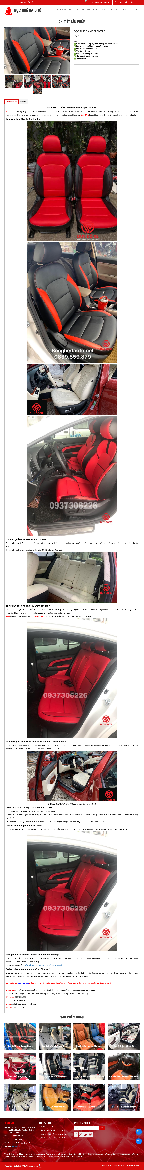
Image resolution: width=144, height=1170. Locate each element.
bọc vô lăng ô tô (55, 1156)
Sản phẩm (85, 10)
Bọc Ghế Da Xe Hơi (21, 1156)
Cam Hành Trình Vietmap (117, 1154)
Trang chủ (61, 10)
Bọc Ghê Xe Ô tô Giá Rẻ (124, 1034)
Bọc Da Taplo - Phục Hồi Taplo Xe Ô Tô (53, 1130)
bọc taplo (64, 1156)
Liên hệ (135, 10)
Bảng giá (114, 10)
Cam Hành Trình (103, 1154)
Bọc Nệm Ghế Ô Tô (34, 1156)
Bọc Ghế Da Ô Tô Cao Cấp (20, 1065)
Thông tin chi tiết (11, 101)
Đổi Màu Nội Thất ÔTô (34, 1154)
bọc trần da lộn (66, 1154)
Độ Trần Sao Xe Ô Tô (91, 1154)
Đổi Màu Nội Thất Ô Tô (48, 1127)
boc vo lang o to (72, 1156)
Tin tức (125, 10)
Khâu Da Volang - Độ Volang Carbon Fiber (54, 1134)
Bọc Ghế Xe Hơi (45, 1156)
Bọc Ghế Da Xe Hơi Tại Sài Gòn (51, 1154)
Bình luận (23, 101)
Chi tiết (20, 1039)
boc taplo (80, 1156)
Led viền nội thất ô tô (77, 1154)
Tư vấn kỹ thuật (100, 10)
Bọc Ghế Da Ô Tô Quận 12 (20, 1095)
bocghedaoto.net (18, 1146)
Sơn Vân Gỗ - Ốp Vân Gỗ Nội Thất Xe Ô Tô (54, 1138)
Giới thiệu (73, 10)
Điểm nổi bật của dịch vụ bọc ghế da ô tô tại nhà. (43, 965)
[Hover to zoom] (37, 50)
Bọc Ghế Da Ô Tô (21, 1154)
